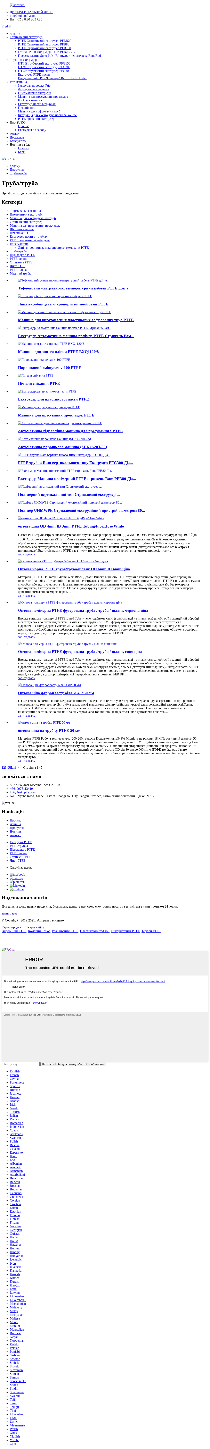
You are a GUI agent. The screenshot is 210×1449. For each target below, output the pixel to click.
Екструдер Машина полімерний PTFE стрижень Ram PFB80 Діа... (77, 479)
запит (22, 554)
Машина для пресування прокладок (43, 96)
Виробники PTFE (14, 931)
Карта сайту (35, 927)
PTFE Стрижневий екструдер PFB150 (44, 48)
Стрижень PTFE (21, 262)
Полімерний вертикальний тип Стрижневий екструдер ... (69, 494)
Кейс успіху (18, 141)
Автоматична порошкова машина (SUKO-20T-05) (62, 447)
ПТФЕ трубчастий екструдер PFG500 (44, 71)
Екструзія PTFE (21, 842)
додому (15, 33)
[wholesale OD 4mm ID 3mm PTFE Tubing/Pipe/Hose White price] (61, 518)
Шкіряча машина (30, 100)
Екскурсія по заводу (32, 130)
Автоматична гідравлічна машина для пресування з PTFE (70, 431)
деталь (30, 554)
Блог (21, 152)
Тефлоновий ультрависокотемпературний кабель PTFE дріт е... (74, 288)
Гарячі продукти (13, 927)
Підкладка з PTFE (22, 255)
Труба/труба (18, 173)
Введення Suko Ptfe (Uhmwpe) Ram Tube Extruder (52, 78)
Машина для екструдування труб (33, 218)
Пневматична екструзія (34, 93)
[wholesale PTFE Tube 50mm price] (44, 722)
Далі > (14, 767)
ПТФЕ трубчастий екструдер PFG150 (44, 63)
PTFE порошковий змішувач (30, 240)
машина (15, 824)
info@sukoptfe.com (22, 15)
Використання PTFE (125, 931)
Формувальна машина (33, 89)
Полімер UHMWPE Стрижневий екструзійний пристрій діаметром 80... (81, 510)
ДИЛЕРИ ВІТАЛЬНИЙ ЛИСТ (31, 12)
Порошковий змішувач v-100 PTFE (49, 367)
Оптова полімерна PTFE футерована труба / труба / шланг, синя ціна (80, 651)
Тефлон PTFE (151, 931)
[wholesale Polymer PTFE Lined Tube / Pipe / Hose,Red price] (70, 602)
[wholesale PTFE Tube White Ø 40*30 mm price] (49, 685)
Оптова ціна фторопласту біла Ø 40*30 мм (56, 693)
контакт (15, 133)
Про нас (23, 126)
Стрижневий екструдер (26, 37)
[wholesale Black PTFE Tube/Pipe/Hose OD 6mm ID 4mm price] (63, 561)
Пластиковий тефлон (95, 931)
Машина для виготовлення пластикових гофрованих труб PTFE (76, 320)
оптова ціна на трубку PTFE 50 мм (49, 730)
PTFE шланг (18, 258)
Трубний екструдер (23, 59)
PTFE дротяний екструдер (36, 118)
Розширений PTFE (65, 931)
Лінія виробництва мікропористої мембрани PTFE (53, 247)
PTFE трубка (19, 846)
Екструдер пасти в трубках (37, 104)
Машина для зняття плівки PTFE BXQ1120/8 (58, 351)
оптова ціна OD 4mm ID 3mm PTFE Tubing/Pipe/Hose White (71, 526)
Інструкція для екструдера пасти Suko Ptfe (47, 115)
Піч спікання (27, 107)
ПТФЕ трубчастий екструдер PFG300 (44, 67)
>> (20, 767)
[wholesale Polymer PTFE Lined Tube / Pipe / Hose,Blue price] (67, 644)
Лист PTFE (17, 266)
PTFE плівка (18, 269)
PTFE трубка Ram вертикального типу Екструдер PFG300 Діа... (75, 463)
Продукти (17, 169)
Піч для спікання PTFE (39, 383)
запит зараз (9, 913)
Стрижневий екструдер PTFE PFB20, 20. (46, 51)
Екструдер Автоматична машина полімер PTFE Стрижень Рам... (76, 336)
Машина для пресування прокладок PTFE (56, 415)
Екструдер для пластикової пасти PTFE (53, 399)
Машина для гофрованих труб (39, 111)
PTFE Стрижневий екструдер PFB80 (43, 44)
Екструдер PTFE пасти (34, 74)
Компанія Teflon (39, 931)
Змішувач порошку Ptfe (34, 85)
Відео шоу (17, 137)
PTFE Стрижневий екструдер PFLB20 (44, 40)
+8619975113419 (21, 788)
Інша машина (19, 244)
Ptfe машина (18, 82)
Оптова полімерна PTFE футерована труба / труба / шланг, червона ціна (83, 610)
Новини (23, 148)
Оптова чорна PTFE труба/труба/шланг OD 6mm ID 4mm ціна (74, 569)
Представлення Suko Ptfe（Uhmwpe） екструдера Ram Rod (59, 55)
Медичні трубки (21, 273)
